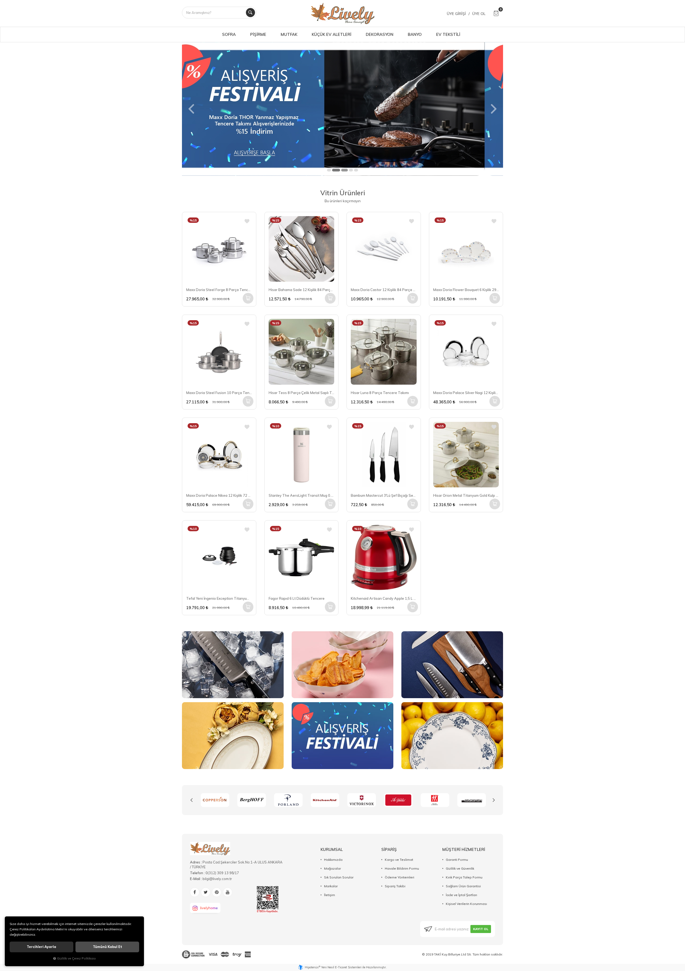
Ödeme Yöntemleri (399, 877)
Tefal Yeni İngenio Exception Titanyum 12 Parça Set (219, 598)
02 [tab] (334, 170)
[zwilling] (398, 800)
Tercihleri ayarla (41, 947)
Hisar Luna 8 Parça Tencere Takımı (380, 393)
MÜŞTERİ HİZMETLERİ (463, 849)
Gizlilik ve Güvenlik (460, 868)
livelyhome (209, 908)
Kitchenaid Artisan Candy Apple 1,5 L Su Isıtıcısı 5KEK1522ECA (384, 598)
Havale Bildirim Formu (402, 868)
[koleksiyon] (435, 800)
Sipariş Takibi (395, 886)
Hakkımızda (333, 860)
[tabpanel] (342, 109)
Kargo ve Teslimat (399, 860)
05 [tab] (356, 170)
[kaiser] (471, 800)
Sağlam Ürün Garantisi (463, 886)
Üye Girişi (456, 13)
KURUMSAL (332, 849)
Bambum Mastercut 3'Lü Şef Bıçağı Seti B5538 (384, 495)
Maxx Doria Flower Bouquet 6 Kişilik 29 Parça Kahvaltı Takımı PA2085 (466, 290)
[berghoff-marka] (215, 800)
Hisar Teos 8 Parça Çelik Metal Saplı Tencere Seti (301, 393)
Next (493, 800)
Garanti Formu (457, 860)
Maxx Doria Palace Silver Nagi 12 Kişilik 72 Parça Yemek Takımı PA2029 (466, 393)
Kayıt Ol (480, 929)
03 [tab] (342, 170)
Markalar (331, 886)
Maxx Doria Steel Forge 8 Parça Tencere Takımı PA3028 (219, 290)
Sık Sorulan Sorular (338, 877)
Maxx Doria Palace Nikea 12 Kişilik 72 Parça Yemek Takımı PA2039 (219, 495)
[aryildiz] (361, 800)
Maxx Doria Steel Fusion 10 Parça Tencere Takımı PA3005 (219, 393)
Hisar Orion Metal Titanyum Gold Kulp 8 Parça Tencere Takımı (466, 495)
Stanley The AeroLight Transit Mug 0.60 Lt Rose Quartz (301, 495)
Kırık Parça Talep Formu (464, 877)
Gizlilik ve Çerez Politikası (76, 958)
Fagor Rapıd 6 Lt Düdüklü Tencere (297, 598)
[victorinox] (325, 800)
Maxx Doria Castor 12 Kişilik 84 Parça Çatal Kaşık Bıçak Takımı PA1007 (384, 290)
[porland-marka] (251, 800)
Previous (191, 800)
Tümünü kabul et (107, 947)
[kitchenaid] (288, 800)
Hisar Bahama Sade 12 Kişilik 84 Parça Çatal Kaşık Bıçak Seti (301, 290)
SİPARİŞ (389, 849)
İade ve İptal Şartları (461, 895)
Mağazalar (332, 868)
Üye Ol (478, 13)
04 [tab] (351, 170)
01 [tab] (329, 170)
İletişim (329, 895)
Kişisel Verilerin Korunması (466, 904)
